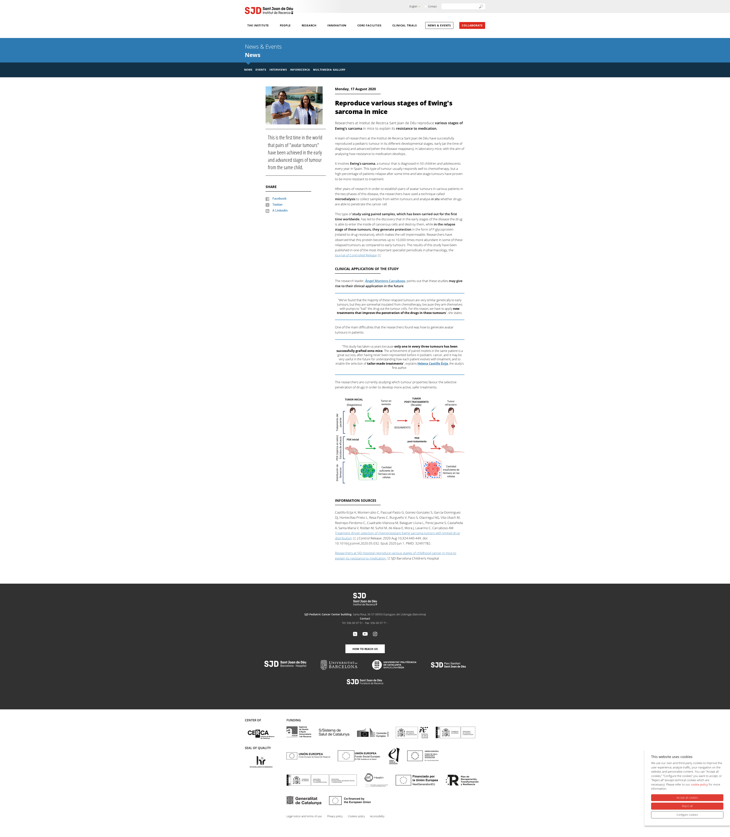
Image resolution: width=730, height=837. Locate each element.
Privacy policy (335, 816)
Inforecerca (300, 69)
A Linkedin (280, 210)
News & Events (439, 25)
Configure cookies (687, 814)
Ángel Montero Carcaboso (385, 281)
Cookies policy (356, 816)
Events (261, 69)
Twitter (277, 204)
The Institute (258, 25)
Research (309, 25)
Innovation (336, 25)
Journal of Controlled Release (356, 255)
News (252, 55)
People (285, 25)
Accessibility (377, 816)
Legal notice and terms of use (304, 816)
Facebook (279, 198)
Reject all (687, 806)
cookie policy (699, 784)
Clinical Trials (404, 25)
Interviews (278, 69)
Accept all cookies (687, 797)
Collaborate (472, 25)
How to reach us (365, 649)
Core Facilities (369, 25)
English (413, 6)
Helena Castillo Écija (432, 363)
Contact (432, 6)
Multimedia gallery (329, 69)
